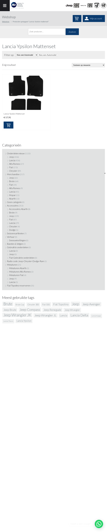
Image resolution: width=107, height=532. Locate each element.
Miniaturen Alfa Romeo (20, 271)
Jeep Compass (30, 310)
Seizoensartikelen (15, 233)
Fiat (11, 167)
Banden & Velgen (15, 243)
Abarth (12, 198)
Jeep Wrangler (72, 309)
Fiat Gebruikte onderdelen (21, 257)
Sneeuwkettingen (17, 240)
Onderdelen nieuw (16, 153)
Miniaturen (12, 264)
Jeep (11, 156)
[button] (99, 524)
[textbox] (47, 55)
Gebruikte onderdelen (17, 247)
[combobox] (48, 55)
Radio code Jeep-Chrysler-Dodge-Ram (25, 261)
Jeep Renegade (52, 309)
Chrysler (13, 170)
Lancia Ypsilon (24, 320)
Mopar (12, 195)
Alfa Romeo (14, 163)
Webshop (5, 22)
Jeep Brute (9, 309)
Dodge (12, 230)
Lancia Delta (79, 315)
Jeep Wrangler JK (17, 315)
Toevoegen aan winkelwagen (8, 125)
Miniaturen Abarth (17, 268)
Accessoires (13, 205)
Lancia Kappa (96, 316)
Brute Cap (20, 304)
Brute (12, 181)
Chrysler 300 (33, 304)
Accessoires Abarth (18, 209)
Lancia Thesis (8, 321)
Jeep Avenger (91, 304)
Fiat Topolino (61, 304)
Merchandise (13, 174)
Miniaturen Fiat (16, 275)
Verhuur (10, 236)
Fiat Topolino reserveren (18, 285)
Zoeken (72, 31)
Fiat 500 (46, 304)
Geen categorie (14, 202)
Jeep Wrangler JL (45, 315)
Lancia (12, 160)
